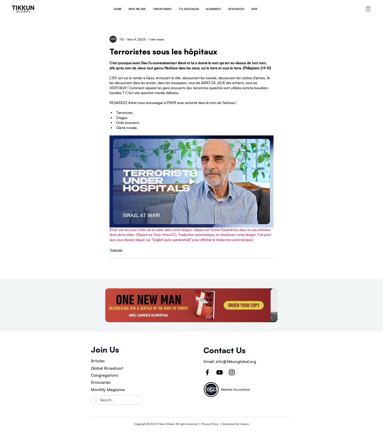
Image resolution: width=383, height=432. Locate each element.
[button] (137, 9)
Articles (98, 360)
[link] (368, 8)
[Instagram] (232, 372)
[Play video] (191, 181)
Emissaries (101, 382)
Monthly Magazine (108, 389)
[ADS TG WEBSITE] (191, 305)
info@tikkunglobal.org (236, 361)
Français (116, 250)
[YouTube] (219, 372)
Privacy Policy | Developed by (220, 424)
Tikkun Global (165, 424)
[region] (23, 9)
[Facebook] (207, 372)
